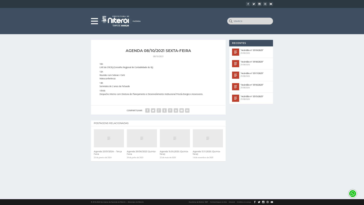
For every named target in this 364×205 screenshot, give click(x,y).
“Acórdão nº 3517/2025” (252, 73)
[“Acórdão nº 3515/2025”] (235, 98)
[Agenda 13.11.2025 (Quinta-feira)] (208, 138)
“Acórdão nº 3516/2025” (252, 84)
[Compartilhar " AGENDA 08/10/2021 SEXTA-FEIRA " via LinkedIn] (176, 110)
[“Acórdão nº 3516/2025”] (235, 86)
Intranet (232, 202)
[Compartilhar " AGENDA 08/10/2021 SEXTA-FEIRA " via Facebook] (147, 110)
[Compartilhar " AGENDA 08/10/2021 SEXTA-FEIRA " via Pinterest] (170, 110)
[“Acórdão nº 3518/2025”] (235, 63)
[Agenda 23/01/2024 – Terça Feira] (109, 138)
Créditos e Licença (244, 202)
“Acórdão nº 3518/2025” (252, 61)
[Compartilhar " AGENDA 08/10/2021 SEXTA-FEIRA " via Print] (187, 110)
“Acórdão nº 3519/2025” (252, 50)
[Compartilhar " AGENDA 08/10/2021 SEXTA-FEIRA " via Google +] (159, 110)
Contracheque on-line (218, 202)
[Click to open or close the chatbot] (352, 193)
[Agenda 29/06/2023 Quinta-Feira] (142, 138)
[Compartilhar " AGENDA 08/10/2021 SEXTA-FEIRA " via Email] (181, 110)
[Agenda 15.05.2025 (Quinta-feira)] (175, 138)
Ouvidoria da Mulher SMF (198, 202)
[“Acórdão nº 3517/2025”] (235, 75)
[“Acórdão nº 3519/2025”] (235, 52)
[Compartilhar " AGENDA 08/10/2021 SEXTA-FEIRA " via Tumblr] (164, 110)
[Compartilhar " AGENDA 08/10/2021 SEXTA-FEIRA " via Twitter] (153, 110)
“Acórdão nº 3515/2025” (252, 96)
